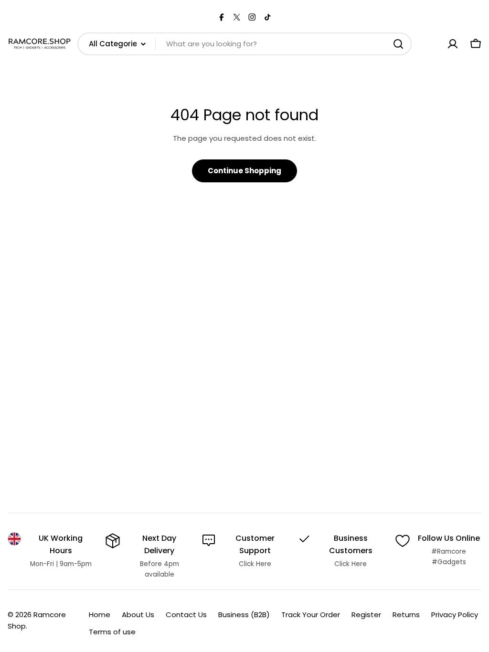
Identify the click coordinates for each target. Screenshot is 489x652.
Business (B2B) (244, 615)
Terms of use (112, 632)
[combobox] (244, 43)
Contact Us (186, 615)
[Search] (398, 44)
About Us (138, 615)
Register (366, 615)
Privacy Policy (454, 615)
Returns (406, 615)
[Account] (452, 44)
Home (99, 615)
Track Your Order (310, 615)
